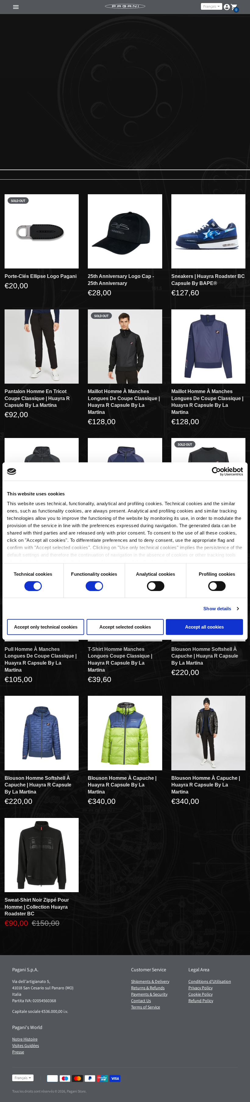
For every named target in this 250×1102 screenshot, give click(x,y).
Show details (217, 608)
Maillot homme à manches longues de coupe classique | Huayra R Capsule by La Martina (124, 402)
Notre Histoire (25, 1039)
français (209, 6)
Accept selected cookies (125, 626)
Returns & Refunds (148, 988)
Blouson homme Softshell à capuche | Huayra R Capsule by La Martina (204, 656)
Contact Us (141, 1000)
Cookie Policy (200, 994)
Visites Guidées (25, 1045)
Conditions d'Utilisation (209, 981)
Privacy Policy (200, 988)
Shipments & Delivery (150, 981)
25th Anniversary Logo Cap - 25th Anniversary (121, 280)
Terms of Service (145, 1007)
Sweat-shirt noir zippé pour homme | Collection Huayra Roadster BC (37, 906)
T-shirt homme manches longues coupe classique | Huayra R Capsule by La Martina (120, 660)
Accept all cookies (204, 626)
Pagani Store (76, 1091)
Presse (18, 1052)
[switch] (94, 586)
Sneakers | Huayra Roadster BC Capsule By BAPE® (208, 280)
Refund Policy (200, 1000)
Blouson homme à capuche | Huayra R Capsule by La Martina (122, 784)
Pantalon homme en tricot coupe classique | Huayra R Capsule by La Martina (37, 398)
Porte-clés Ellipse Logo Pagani (41, 276)
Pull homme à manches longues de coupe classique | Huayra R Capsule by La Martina (41, 660)
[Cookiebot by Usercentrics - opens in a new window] (216, 471)
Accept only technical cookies (45, 626)
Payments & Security (149, 994)
